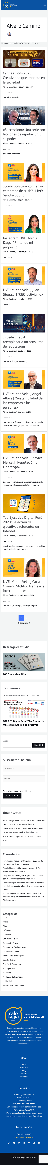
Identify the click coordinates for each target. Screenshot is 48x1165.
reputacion (34, 425)
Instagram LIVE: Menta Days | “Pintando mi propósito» (20, 243)
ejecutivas (7, 546)
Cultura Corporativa (11, 952)
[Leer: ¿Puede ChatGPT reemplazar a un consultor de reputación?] (24, 323)
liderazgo (16, 425)
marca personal (24, 546)
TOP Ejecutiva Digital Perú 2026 (16, 837)
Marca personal (9, 969)
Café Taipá (7, 930)
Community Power (10, 939)
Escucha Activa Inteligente (13, 956)
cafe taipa (7, 97)
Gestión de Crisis (9, 960)
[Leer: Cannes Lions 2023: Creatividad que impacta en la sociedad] (24, 59)
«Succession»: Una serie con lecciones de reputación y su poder (24, 134)
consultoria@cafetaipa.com (24, 1137)
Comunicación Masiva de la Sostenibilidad (24, 1107)
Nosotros (24, 1067)
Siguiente (24, 623)
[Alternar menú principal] (44, 5)
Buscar (5, 741)
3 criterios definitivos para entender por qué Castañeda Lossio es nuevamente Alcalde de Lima (23, 896)
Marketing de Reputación (13, 977)
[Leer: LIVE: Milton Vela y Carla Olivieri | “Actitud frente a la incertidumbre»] (24, 567)
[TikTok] (34, 1143)
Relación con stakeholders (13, 985)
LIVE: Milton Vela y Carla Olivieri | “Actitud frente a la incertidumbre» (24, 586)
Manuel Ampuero (10, 893)
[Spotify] (39, 1143)
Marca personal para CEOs (24, 1110)
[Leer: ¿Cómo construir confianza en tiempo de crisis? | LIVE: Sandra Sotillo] (24, 172)
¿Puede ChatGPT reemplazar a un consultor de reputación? (23, 342)
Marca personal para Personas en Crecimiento (24, 1116)
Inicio (24, 1064)
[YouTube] (29, 1143)
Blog (5, 926)
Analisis (6, 922)
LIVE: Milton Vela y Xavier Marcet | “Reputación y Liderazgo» (22, 462)
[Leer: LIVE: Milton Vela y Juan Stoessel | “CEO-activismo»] (24, 275)
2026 (5, 918)
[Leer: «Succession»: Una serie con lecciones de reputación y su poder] (24, 115)
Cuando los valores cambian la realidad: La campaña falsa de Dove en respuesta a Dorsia (23, 886)
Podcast (24, 1074)
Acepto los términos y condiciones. (17, 791)
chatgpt (15, 361)
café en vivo (8, 422)
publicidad (7, 981)
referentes (24, 549)
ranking (34, 546)
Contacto (24, 1077)
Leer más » (7, 92)
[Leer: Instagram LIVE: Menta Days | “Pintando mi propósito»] (24, 224)
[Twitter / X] (24, 1143)
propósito (25, 425)
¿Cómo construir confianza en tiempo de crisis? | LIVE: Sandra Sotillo (23, 191)
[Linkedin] (19, 1143)
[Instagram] (9, 1143)
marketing (16, 97)
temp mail (7, 875)
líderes (14, 546)
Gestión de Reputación (12, 964)
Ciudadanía (7, 935)
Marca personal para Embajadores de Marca (24, 1113)
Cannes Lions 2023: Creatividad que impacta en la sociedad (24, 78)
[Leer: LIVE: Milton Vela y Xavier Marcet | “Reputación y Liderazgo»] (24, 443)
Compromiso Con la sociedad (14, 947)
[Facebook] (14, 1143)
